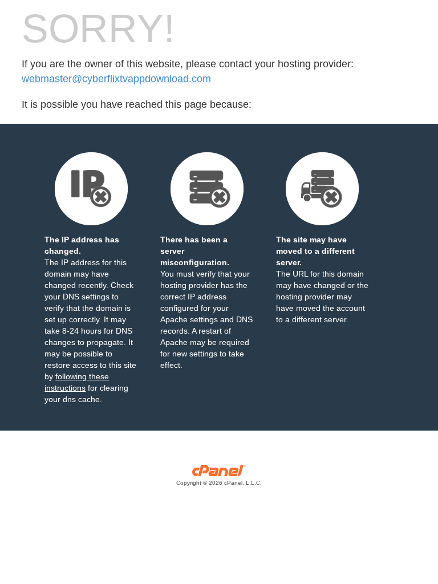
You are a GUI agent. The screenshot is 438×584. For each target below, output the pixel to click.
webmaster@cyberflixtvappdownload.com (116, 78)
